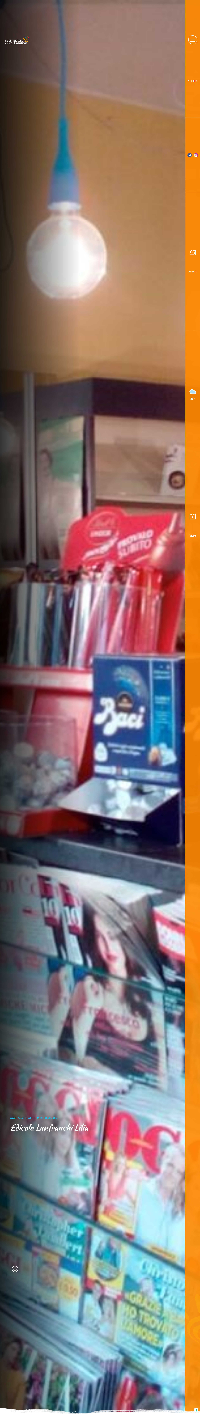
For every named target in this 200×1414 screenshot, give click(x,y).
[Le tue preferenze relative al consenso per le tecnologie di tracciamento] (196, 1410)
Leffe (30, 1118)
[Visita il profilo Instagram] (196, 155)
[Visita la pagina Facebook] (190, 155)
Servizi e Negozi (17, 1118)
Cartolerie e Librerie (47, 1118)
